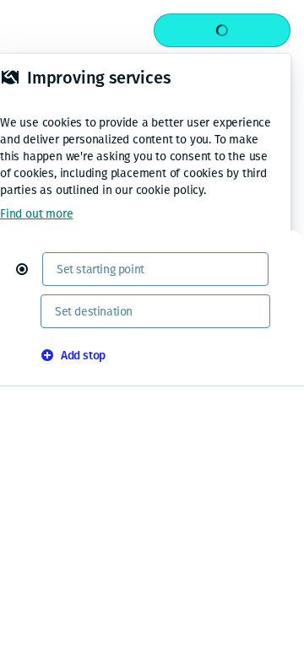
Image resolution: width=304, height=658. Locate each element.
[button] (28, 269)
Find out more (36, 214)
